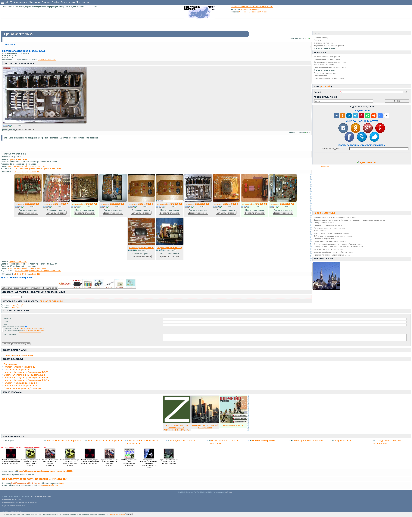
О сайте (55, 2)
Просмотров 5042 (254, 206)
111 (34, 172)
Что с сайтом (82, 2)
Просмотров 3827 (169, 206)
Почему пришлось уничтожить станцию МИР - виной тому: (149, 461)
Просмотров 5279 (56, 206)
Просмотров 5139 (226, 206)
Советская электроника (16, 369)
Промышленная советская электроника (330, 67)
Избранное (254, 9)
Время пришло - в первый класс (330, 241)
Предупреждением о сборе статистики (13, 506)
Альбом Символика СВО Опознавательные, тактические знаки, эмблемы (176, 427)
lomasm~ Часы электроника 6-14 (21, 383)
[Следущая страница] (311, 217)
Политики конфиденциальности (34, 330)
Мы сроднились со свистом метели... (331, 233)
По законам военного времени (329, 228)
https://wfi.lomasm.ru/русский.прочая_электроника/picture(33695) (45, 471)
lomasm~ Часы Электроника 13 (20, 385)
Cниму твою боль (324, 223)
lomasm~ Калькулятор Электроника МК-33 (26, 380)
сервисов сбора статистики (117, 514)
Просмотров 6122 (113, 206)
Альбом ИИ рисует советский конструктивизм (205, 426)
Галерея (46, 2)
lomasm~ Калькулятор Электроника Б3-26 (26, 372)
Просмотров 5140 (16, 125)
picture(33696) (226, 204)
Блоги (64, 2)
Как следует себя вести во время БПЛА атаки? (34, 478)
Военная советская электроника (327, 59)
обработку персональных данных (32, 328)
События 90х (50, 465)
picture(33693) (169, 204)
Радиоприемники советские (325, 73)
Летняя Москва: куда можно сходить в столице (335, 217)
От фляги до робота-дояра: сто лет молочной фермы (338, 244)
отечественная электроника (19, 355)
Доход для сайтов (325, 166)
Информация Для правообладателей (12, 512)
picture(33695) (198, 204)
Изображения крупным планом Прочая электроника (38, 168)
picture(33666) (28, 204)
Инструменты (20, 2)
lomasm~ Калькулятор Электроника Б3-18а (27, 377)
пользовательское (59, 485)
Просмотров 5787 (28, 206)
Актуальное (245, 9)
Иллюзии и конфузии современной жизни (333, 252)
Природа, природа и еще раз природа (332, 255)
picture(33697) (254, 204)
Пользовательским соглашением (41, 497)
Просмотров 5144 (198, 206)
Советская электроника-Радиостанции (24, 375)
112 (38, 172)
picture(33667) (56, 204)
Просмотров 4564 (283, 206)
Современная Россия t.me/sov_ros (253, 12)
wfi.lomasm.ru (230, 492)
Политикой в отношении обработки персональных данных (19, 503)
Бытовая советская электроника (327, 57)
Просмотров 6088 (84, 206)
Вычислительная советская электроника (330, 62)
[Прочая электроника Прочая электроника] (45, 123)
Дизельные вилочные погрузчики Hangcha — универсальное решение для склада (349, 220)
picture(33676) (84, 204)
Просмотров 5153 (141, 206)
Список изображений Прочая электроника (27, 166)
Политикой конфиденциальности (11, 500)
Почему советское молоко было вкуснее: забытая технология (341, 247)
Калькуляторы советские (324, 65)
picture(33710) (169, 247)
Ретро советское (320, 76)
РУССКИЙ (326, 86)
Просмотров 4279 (141, 250)
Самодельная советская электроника (329, 78)
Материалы (34, 2)
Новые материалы (324, 213)
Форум (71, 2)
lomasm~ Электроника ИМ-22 (19, 367)
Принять (128, 514)
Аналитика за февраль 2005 (328, 249)
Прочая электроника (324, 70)
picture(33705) (141, 247)
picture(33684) (141, 204)
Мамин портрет (323, 231)
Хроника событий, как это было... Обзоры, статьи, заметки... (50, 461)
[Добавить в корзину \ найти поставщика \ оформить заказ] (97, 284)
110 (31, 172)
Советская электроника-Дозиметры (22, 388)
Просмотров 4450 (169, 250)
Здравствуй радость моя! (327, 239)
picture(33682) (113, 204)
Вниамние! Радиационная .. (10, 463)
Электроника (10, 364)
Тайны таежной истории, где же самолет (333, 236)
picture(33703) (282, 204)
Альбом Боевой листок (233, 425)
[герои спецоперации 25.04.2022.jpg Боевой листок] (233, 423)
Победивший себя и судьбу (328, 225)
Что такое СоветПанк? (169, 463)
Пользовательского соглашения (30, 332)
